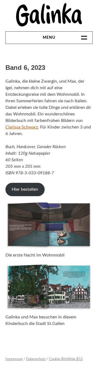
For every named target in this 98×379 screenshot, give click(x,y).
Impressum (14, 359)
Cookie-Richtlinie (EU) (66, 359)
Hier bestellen (25, 189)
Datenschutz (36, 359)
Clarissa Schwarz (21, 127)
